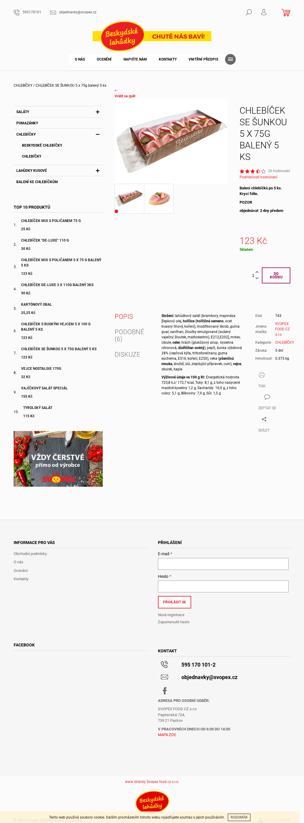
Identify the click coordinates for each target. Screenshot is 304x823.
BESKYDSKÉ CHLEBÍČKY (42, 145)
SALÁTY (22, 112)
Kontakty (21, 579)
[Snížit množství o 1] (257, 278)
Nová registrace (171, 615)
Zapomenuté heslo (173, 622)
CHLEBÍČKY (26, 134)
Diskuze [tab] (127, 354)
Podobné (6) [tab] (129, 336)
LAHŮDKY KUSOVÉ (31, 171)
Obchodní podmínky (30, 553)
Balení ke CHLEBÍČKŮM (37, 182)
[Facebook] (165, 691)
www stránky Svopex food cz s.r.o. (152, 782)
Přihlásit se (174, 602)
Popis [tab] (124, 316)
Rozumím (239, 817)
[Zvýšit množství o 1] (257, 272)
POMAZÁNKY (27, 123)
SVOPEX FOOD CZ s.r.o (282, 329)
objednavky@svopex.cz (209, 677)
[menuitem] (80, 59)
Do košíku (276, 275)
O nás (18, 562)
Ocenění (21, 570)
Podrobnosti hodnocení (258, 177)
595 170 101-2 (198, 665)
